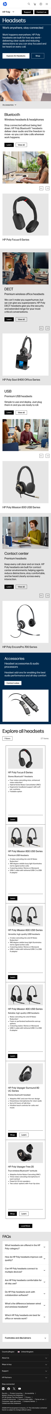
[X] (14, 1388)
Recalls (4, 1393)
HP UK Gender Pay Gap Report (12, 1397)
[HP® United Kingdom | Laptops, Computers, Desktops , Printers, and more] (5, 4)
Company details (29, 1401)
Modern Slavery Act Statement (12, 1395)
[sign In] (41, 4)
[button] (41, 188)
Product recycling (16, 1393)
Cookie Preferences (9, 1399)
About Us (5, 1358)
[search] (29, 4)
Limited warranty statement (11, 1403)
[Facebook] (8, 1388)
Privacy (28, 1397)
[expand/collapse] (15, 104)
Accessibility (29, 1393)
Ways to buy (7, 1364)
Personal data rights (25, 1399)
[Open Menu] (47, 4)
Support (5, 1371)
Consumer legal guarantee (11, 1401)
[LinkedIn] (3, 1388)
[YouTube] (19, 1388)
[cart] (35, 4)
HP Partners (7, 1377)
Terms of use (39, 1399)
